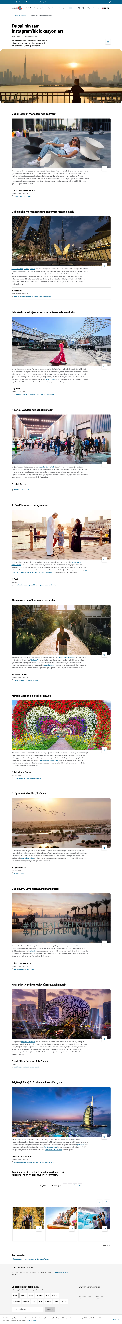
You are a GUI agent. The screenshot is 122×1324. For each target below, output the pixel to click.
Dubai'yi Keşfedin (38, 8)
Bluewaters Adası (19, 674)
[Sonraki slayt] (99, 1202)
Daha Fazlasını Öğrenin (61, 1272)
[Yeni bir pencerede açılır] (65, 1185)
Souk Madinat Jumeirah (53, 1149)
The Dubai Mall (17, 268)
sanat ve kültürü (30, 1172)
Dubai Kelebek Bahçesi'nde (48, 760)
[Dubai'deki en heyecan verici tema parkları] (61, 1218)
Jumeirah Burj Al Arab (22, 1156)
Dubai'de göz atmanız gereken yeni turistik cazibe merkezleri (28, 1234)
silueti (32, 951)
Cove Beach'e (49, 665)
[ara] (79, 8)
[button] (115, 1319)
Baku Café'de (50, 379)
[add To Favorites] (108, 41)
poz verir (80, 1144)
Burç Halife (17, 290)
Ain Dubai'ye (34, 660)
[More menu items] (70, 8)
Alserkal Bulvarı (19, 483)
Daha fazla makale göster (23, 1246)
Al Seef (15, 579)
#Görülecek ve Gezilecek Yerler (37, 1259)
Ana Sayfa (28, 8)
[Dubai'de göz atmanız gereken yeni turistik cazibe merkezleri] (28, 1218)
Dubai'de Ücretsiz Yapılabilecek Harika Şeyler (93, 1234)
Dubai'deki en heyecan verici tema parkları (61, 1234)
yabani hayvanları (27, 858)
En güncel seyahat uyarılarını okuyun (42, 2)
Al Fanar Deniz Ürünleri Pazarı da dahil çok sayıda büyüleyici (49, 571)
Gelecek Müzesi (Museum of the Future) (30, 1061)
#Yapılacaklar (17, 1259)
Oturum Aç (96, 8)
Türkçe (88, 8)
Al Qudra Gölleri (19, 867)
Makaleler (24, 15)
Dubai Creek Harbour (21, 963)
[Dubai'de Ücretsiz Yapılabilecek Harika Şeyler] (94, 1218)
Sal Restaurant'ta (50, 1147)
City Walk (16, 388)
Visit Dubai (15, 15)
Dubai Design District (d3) (23, 190)
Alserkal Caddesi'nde (46, 467)
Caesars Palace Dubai (67, 657)
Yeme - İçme (62, 8)
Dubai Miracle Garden (21, 772)
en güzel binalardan (28, 1041)
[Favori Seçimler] (83, 8)
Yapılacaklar (51, 8)
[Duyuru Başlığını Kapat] (110, 2)
